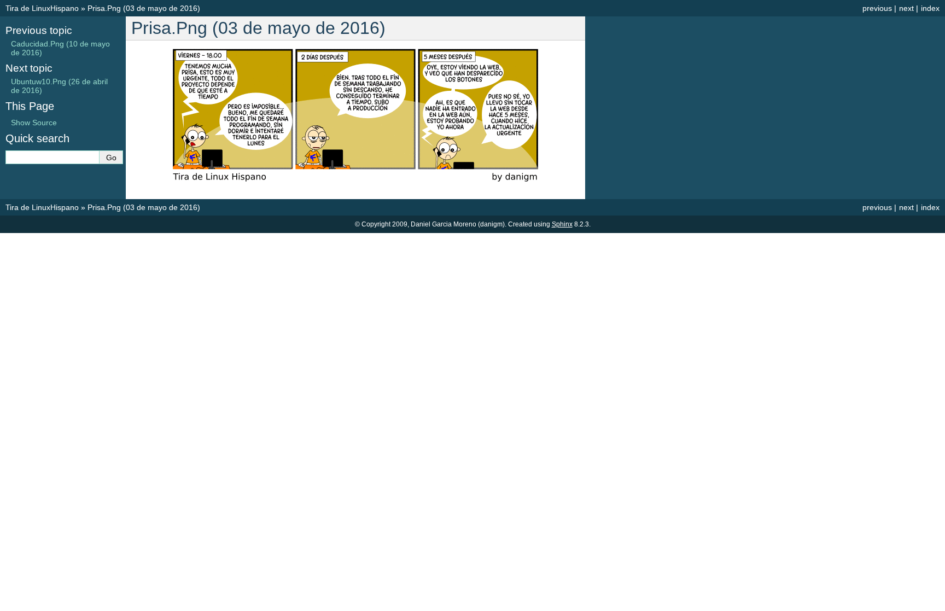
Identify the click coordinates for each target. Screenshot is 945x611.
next (906, 8)
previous (877, 8)
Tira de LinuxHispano (42, 8)
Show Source (34, 122)
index (930, 8)
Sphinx (562, 224)
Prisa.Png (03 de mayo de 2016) (144, 8)
